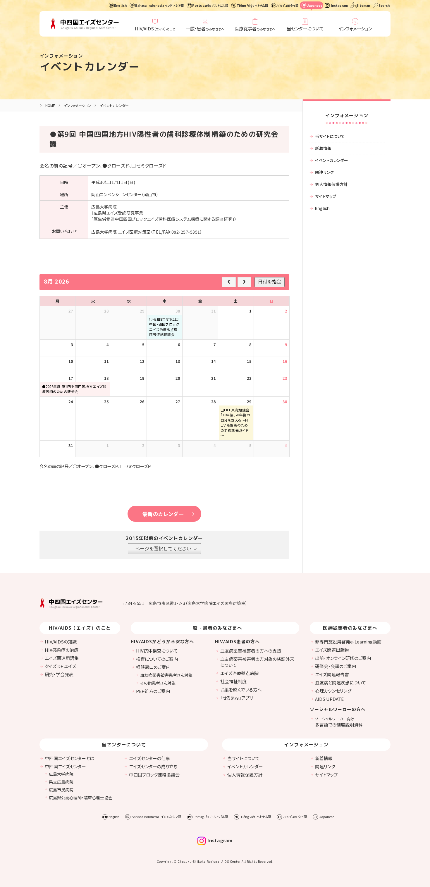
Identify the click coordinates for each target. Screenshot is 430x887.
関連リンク (324, 172)
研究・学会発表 (59, 674)
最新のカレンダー (163, 513)
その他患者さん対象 (158, 683)
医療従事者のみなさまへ (350, 628)
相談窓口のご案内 (153, 667)
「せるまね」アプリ (236, 698)
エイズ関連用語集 (62, 658)
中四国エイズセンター (65, 766)
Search (384, 5)
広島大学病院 (61, 774)
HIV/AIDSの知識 (61, 641)
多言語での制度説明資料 (339, 722)
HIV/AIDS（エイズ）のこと (80, 628)
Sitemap (363, 5)
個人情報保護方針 (331, 184)
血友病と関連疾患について (340, 682)
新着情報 (323, 148)
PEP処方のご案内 (153, 691)
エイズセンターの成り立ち (153, 766)
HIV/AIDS (155, 28)
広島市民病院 (61, 790)
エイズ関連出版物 (332, 650)
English (120, 5)
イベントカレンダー (89, 66)
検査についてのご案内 (157, 659)
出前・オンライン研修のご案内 (343, 658)
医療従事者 (255, 28)
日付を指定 (269, 281)
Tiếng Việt (252, 5)
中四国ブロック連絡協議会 (154, 775)
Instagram (339, 5)
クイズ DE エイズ (60, 666)
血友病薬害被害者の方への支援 (250, 651)
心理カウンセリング (333, 691)
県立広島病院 (61, 782)
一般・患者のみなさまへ (215, 628)
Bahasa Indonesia (159, 5)
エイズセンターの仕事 (149, 758)
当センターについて (305, 28)
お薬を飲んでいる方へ (241, 689)
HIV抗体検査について (157, 651)
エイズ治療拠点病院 (239, 673)
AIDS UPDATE (329, 699)
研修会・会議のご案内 (335, 666)
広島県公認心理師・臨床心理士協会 (80, 797)
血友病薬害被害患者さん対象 (166, 675)
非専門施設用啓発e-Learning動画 (348, 641)
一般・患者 (205, 28)
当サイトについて (330, 136)
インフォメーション (355, 28)
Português (210, 5)
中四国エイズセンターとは (69, 758)
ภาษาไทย (287, 5)
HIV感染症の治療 (61, 650)
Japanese (314, 5)
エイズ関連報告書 (332, 674)
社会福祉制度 (233, 681)
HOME (50, 105)
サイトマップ (325, 196)
